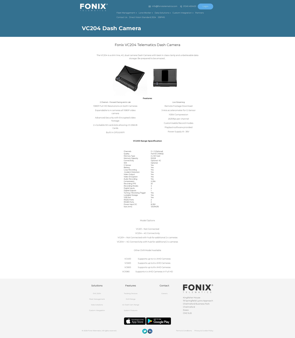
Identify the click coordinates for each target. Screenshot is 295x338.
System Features (130, 310)
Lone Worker (145, 13)
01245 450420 (189, 6)
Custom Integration (182, 13)
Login (205, 6)
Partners (199, 13)
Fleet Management (126, 13)
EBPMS (161, 17)
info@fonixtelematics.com (164, 6)
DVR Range (131, 299)
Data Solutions (162, 13)
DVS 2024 (97, 293)
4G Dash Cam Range (130, 305)
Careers (164, 293)
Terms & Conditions (184, 331)
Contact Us (122, 17)
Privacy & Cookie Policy (203, 331)
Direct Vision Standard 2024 (142, 17)
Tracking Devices (130, 293)
